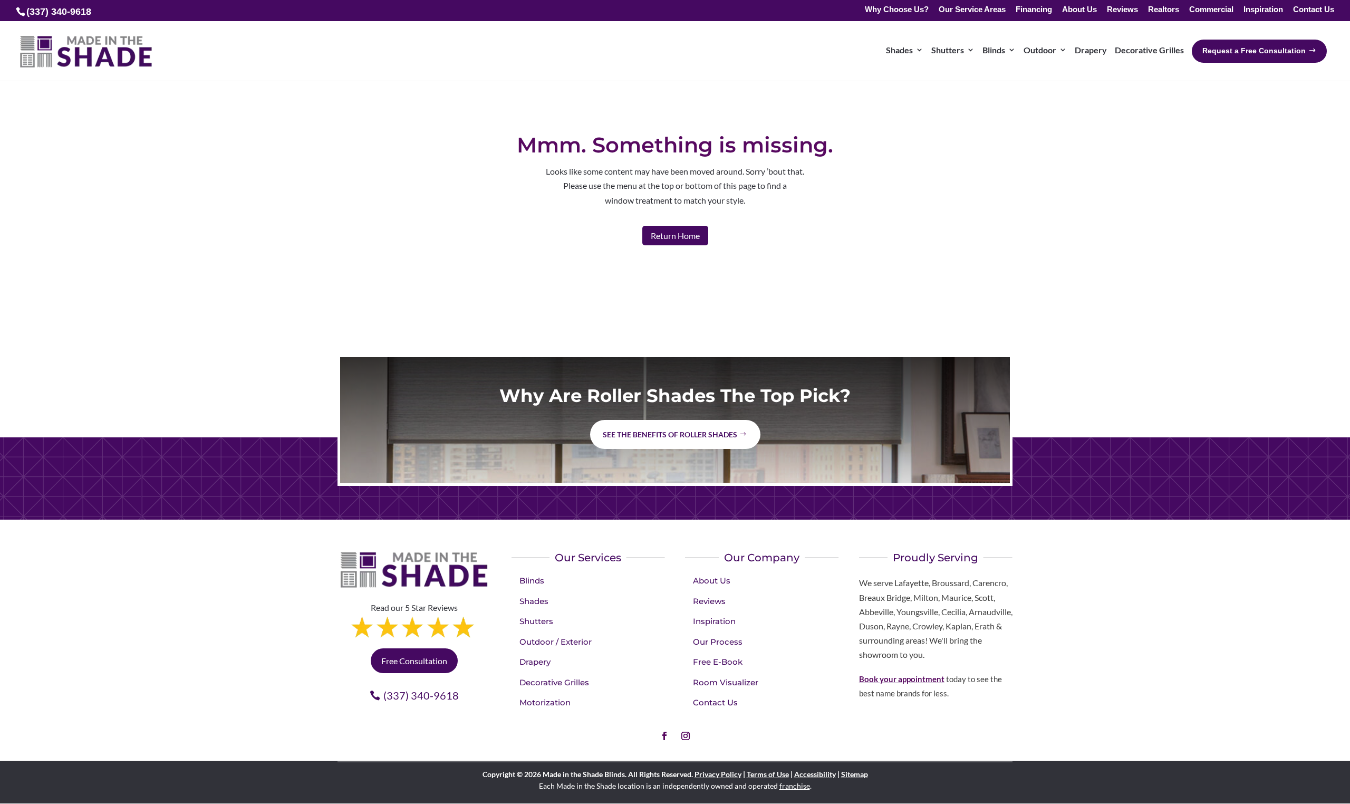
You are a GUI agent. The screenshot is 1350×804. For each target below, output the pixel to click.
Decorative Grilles (554, 682)
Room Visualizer (725, 682)
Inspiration (1263, 10)
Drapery (535, 662)
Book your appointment (901, 679)
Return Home (675, 236)
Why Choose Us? (897, 10)
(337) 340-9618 (421, 695)
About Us (1079, 10)
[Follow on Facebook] (664, 736)
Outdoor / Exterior (555, 642)
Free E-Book (717, 662)
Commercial (1211, 10)
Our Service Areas (972, 10)
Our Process (717, 642)
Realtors (1163, 10)
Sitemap (854, 774)
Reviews (1122, 10)
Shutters (536, 621)
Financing (1034, 10)
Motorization (545, 702)
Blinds (531, 581)
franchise (794, 785)
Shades (533, 601)
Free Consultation (414, 661)
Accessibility (815, 774)
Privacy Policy (718, 774)
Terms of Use (768, 774)
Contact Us (1313, 10)
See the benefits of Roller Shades (670, 434)
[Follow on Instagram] (685, 736)
